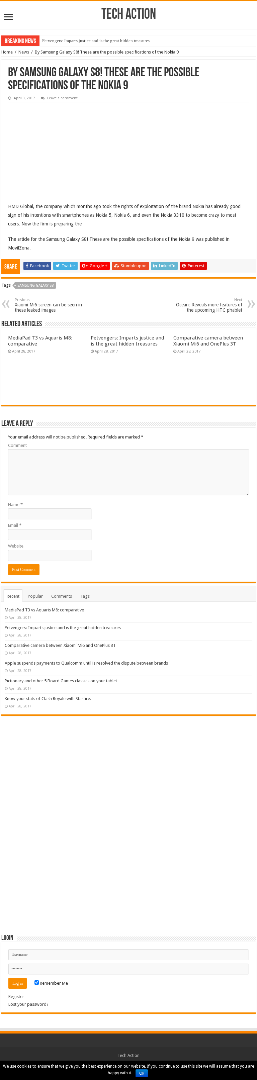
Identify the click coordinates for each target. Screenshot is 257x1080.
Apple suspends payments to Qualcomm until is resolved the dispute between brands (86, 663)
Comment (17, 445)
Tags (85, 596)
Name (15, 504)
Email (14, 525)
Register (16, 996)
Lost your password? (28, 1004)
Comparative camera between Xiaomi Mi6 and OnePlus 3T (208, 341)
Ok (141, 1073)
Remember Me (53, 983)
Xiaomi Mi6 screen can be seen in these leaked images (48, 305)
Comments (61, 596)
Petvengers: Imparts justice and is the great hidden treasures (96, 40)
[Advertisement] (58, 147)
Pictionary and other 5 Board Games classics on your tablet (61, 680)
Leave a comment (62, 98)
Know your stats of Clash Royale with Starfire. (48, 698)
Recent (13, 596)
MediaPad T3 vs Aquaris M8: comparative (44, 609)
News (23, 52)
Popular (35, 596)
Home (7, 52)
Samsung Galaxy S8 (35, 285)
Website (15, 546)
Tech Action (128, 15)
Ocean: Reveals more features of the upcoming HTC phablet (209, 305)
